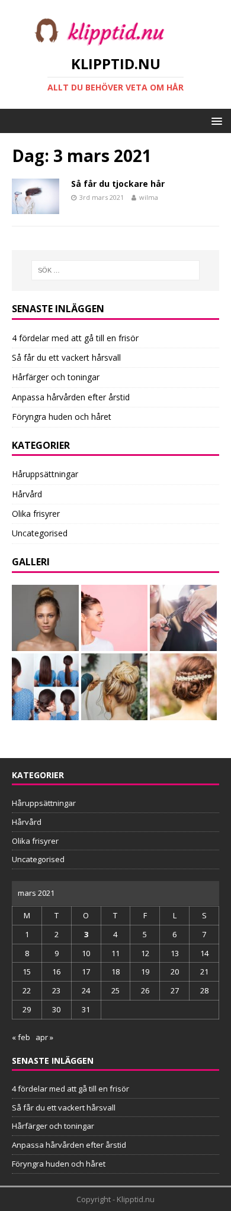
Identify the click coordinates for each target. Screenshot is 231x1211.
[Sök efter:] (116, 270)
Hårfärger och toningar (56, 377)
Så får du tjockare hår (118, 183)
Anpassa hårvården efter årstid (71, 397)
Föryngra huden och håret (61, 416)
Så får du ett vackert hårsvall (66, 357)
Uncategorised (40, 533)
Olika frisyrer (36, 513)
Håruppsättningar (45, 474)
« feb (21, 1037)
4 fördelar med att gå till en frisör (75, 338)
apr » (44, 1037)
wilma (148, 197)
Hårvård (27, 494)
